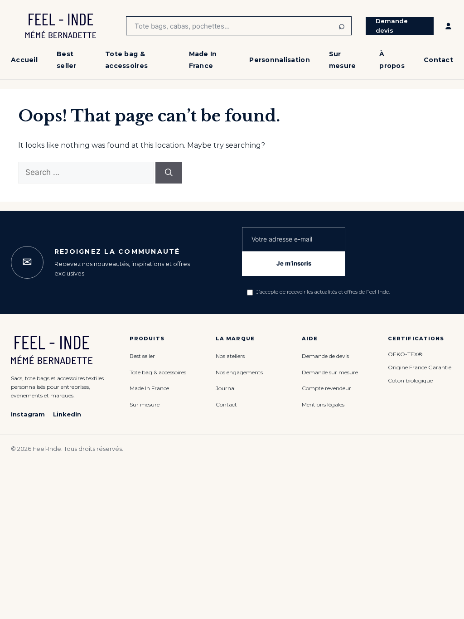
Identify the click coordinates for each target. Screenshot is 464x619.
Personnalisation (279, 60)
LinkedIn (67, 414)
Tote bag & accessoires (158, 372)
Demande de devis (325, 356)
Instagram (28, 414)
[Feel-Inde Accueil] (61, 26)
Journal (226, 388)
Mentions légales (323, 404)
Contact (438, 60)
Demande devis (392, 25)
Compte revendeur (326, 388)
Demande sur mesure (330, 372)
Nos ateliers (230, 356)
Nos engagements (239, 372)
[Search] (168, 173)
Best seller (142, 356)
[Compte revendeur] (448, 26)
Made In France (149, 388)
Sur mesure (145, 404)
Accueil (24, 60)
